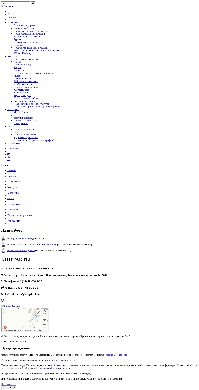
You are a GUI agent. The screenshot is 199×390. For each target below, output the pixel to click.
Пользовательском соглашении (59, 360)
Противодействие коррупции (29, 33)
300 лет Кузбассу (23, 53)
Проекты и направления (26, 120)
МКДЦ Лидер (21, 112)
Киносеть (19, 70)
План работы (21, 123)
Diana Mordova (20, 341)
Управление (13, 22)
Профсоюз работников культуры (31, 47)
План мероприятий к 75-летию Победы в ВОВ (32, 244)
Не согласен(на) (9, 384)
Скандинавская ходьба (26, 134)
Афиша (17, 61)
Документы (13, 143)
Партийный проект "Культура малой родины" (38, 106)
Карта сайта (13, 221)
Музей (17, 75)
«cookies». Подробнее (115, 354)
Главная (11, 170)
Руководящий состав (25, 28)
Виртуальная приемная (19, 215)
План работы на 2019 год (20, 238)
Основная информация (26, 25)
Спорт (10, 126)
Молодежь (13, 109)
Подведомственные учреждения (31, 31)
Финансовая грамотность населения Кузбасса (38, 50)
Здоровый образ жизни (26, 137)
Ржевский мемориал (24, 101)
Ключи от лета (21, 92)
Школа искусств (22, 78)
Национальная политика (27, 36)
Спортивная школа (24, 129)
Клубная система (23, 84)
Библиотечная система (26, 81)
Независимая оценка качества (29, 42)
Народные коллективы (26, 87)
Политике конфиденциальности (53, 368)
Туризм (17, 39)
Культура (12, 56)
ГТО (16, 131)
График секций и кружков (21, 250)
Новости (12, 17)
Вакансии (19, 45)
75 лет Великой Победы (26, 98)
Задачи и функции (23, 117)
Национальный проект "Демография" (34, 140)
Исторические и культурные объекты (33, 73)
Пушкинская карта (24, 64)
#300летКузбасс (22, 89)
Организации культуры (26, 59)
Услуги (17, 67)
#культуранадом (22, 95)
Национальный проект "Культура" (32, 103)
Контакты (12, 148)
